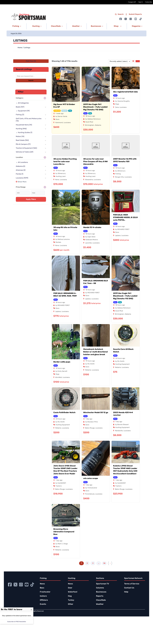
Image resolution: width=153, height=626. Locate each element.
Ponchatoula (89, 494)
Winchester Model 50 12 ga (95, 413)
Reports (99, 596)
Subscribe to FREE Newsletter (16, 621)
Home (20, 48)
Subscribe (148, 2)
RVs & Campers (23, 144)
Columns (100, 588)
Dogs (117, 104)
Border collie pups (61, 362)
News (42, 584)
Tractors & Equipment (26, 148)
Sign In (140, 2)
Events (43, 604)
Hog (70, 596)
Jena (117, 107)
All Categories (23, 103)
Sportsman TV (102, 584)
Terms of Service (131, 584)
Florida (19, 174)
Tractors (59, 486)
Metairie (88, 370)
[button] (16, 26)
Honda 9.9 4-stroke (92, 228)
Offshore (44, 600)
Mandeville (119, 431)
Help (126, 592)
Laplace (118, 235)
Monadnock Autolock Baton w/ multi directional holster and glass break (95, 352)
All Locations (23, 162)
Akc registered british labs (125, 92)
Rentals (58, 242)
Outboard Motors (91, 240)
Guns (57, 119)
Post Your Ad (31, 61)
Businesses (101, 592)
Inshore (43, 596)
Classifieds (101, 600)
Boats (20, 107)
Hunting (21, 129)
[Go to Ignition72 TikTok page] (140, 19)
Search (121, 14)
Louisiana (67, 122)
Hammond (59, 122)
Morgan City (119, 177)
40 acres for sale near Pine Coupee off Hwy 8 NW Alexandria (95, 161)
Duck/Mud (89, 122)
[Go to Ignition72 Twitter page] (125, 19)
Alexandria (89, 180)
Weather (100, 604)
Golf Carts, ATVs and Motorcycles (28, 120)
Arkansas (20, 170)
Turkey (71, 600)
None (57, 180)
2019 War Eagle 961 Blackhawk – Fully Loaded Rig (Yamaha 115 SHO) (95, 107)
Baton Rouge (90, 428)
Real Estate (22, 140)
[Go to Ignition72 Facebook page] (120, 19)
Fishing (118, 174)
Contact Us (129, 588)
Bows (58, 547)
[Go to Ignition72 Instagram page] (130, 19)
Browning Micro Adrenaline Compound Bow (63, 531)
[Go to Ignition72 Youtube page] (135, 19)
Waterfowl (72, 592)
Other (70, 604)
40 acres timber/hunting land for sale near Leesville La (65, 161)
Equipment (24, 111)
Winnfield (58, 377)
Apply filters (31, 199)
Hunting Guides (25, 132)
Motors (20, 136)
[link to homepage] (28, 16)
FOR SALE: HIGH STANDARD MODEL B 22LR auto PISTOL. (125, 217)
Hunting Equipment (122, 364)
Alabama (98, 125)
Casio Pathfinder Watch (64, 413)
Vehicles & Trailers (24, 152)
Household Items (24, 125)
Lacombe (88, 243)
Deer (70, 588)
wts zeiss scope (90, 478)
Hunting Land (60, 176)
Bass (42, 588)
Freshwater (45, 592)
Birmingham (89, 125)
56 (104, 563)
